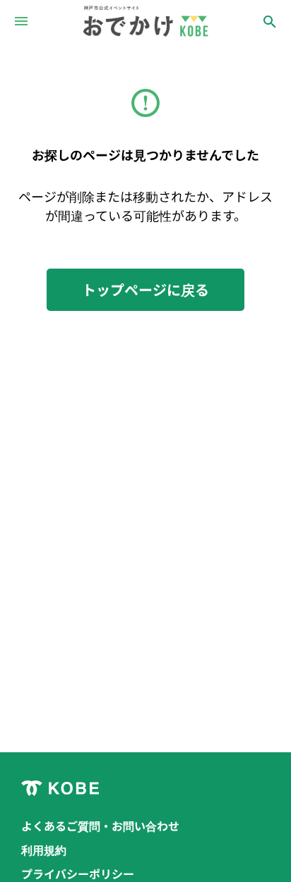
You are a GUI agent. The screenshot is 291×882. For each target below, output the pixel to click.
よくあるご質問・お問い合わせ (100, 825)
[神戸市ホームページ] (145, 788)
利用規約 (43, 849)
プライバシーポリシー (77, 873)
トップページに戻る (145, 289)
